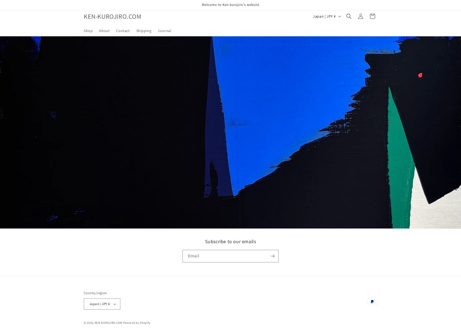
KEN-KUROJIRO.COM (108, 323)
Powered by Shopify (137, 323)
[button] (349, 16)
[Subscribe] (272, 256)
